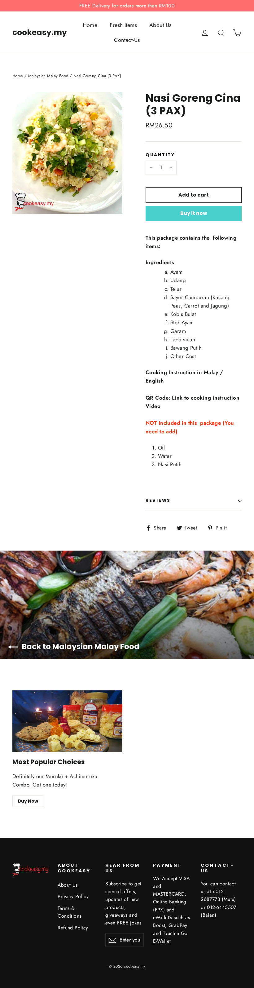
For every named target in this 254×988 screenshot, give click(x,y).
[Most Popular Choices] (67, 721)
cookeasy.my (39, 32)
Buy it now (193, 213)
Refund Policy (73, 927)
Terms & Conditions (69, 912)
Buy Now (28, 801)
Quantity (160, 155)
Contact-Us (127, 40)
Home (90, 25)
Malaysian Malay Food (48, 76)
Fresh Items (123, 25)
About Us (160, 25)
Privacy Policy (73, 896)
